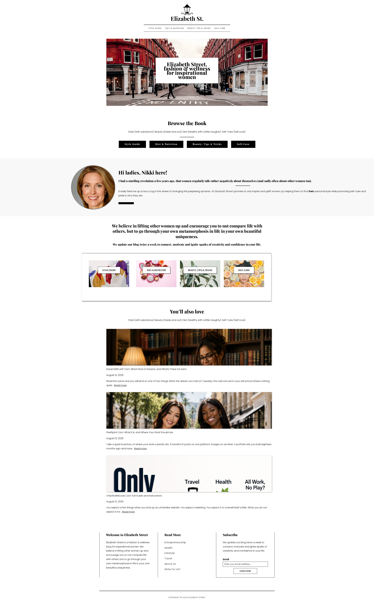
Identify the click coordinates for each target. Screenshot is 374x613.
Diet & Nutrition (174, 28)
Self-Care (219, 28)
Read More (126, 203)
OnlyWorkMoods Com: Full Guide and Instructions (134, 495)
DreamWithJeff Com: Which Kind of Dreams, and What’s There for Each (146, 369)
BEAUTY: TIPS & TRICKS (200, 270)
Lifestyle (170, 553)
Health (169, 547)
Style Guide (155, 28)
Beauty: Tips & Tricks (199, 28)
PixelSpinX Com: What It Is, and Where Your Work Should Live (139, 432)
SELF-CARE (244, 270)
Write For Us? (173, 569)
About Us (170, 564)
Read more (120, 385)
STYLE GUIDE (109, 270)
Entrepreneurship (175, 542)
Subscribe (245, 571)
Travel (168, 558)
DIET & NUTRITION (156, 270)
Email (226, 559)
